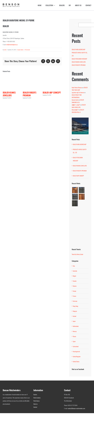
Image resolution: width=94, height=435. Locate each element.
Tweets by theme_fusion (77, 254)
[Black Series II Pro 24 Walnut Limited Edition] (75, 230)
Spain (74, 341)
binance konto (75, 100)
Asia (74, 266)
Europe (74, 291)
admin (5, 49)
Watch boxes (36, 401)
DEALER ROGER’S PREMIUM (20, 94)
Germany (75, 301)
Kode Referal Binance (77, 87)
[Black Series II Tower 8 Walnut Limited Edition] (81, 196)
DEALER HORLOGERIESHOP (61, 94)
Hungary (75, 311)
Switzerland (75, 346)
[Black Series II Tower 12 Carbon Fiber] (81, 190)
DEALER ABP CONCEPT (43, 92)
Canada (18, 49)
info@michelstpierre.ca (12, 45)
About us (35, 404)
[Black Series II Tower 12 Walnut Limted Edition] (75, 190)
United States (76, 361)
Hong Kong (75, 306)
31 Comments (27, 49)
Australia (75, 271)
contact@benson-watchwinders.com (76, 408)
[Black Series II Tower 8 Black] (81, 212)
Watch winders (36, 398)
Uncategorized (76, 351)
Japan (74, 321)
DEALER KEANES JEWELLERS (79, 62)
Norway (75, 331)
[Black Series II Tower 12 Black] (75, 196)
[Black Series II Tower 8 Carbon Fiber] (75, 203)
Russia (74, 336)
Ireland (74, 316)
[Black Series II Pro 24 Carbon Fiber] (81, 230)
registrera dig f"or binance (78, 92)
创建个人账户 (76, 105)
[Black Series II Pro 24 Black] (75, 239)
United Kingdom (77, 356)
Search (76, 25)
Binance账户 (75, 110)
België (74, 276)
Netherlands (76, 326)
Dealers (22, 49)
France (74, 296)
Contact (35, 407)
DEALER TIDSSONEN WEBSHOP (79, 59)
